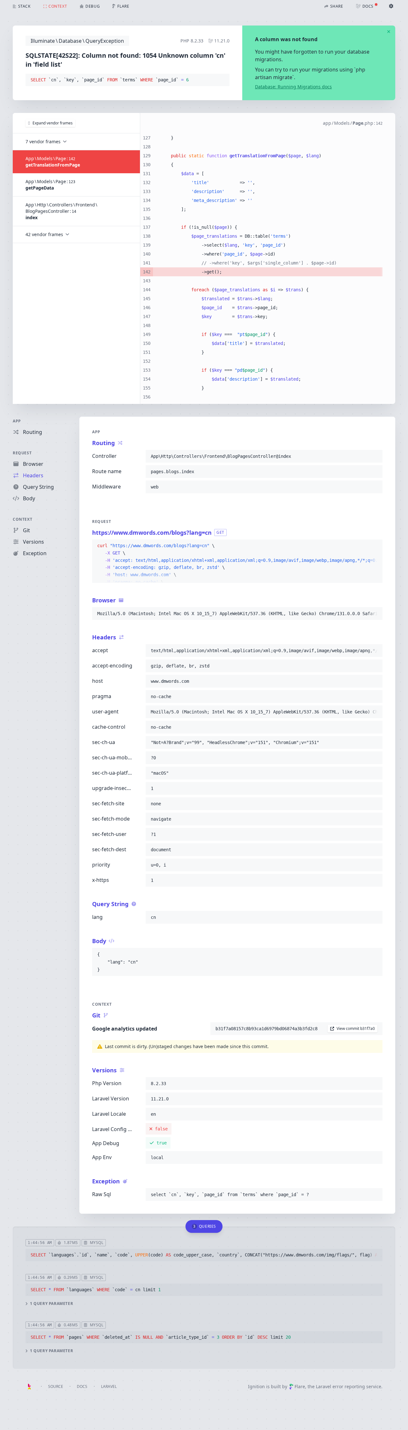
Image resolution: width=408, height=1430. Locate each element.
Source (55, 1386)
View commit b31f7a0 (356, 1028)
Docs (82, 1386)
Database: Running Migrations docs (293, 87)
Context (22, 519)
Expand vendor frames (53, 123)
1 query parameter (51, 1303)
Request (22, 453)
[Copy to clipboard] (222, 80)
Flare (300, 1386)
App (17, 421)
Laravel (109, 1386)
